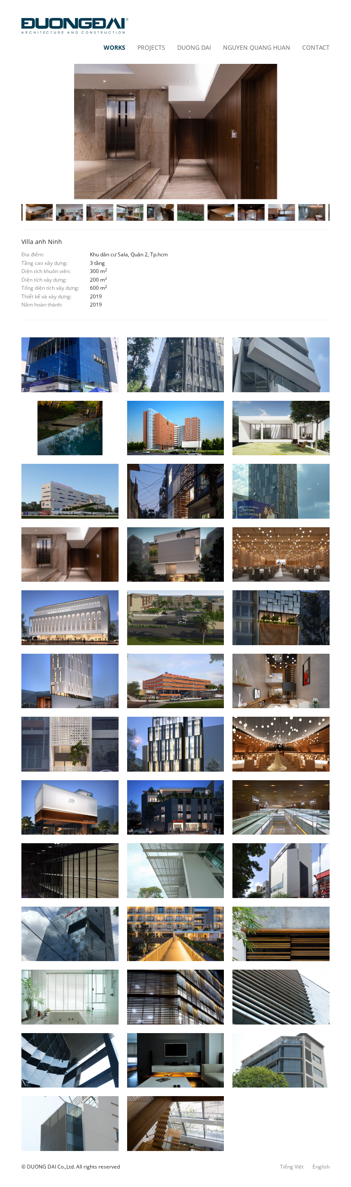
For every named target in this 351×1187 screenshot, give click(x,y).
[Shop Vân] (70, 870)
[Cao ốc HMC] (70, 1060)
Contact (316, 47)
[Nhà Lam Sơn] (70, 997)
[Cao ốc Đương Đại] (70, 1123)
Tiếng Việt (291, 1166)
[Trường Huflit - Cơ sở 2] (175, 428)
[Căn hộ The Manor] (175, 1060)
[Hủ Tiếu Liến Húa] (281, 617)
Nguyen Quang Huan (256, 47)
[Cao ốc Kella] (70, 681)
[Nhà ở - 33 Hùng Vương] (281, 364)
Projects (151, 47)
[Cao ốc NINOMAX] (281, 1060)
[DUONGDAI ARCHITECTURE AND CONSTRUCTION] (74, 25)
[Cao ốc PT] (175, 997)
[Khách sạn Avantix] (175, 744)
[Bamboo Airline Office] (281, 491)
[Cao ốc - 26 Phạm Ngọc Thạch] (175, 364)
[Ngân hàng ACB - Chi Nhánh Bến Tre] (70, 364)
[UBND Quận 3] (175, 870)
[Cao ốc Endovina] (281, 997)
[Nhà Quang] (175, 1123)
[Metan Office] (175, 554)
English (321, 1166)
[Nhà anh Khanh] (281, 681)
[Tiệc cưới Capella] (281, 744)
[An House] (281, 428)
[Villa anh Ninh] (70, 554)
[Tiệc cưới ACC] (281, 554)
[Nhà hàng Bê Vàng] (175, 807)
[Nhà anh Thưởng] (70, 744)
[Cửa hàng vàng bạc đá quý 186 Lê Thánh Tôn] (281, 807)
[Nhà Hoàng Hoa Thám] (175, 491)
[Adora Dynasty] (70, 807)
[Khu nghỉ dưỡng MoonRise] (175, 617)
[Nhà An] (281, 934)
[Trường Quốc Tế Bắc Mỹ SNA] (175, 681)
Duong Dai (194, 47)
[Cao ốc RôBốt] (70, 934)
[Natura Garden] (70, 428)
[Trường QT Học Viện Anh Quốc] (70, 491)
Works (114, 47)
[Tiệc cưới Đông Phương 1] (70, 617)
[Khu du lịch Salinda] (175, 934)
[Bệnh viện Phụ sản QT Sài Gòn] (281, 870)
